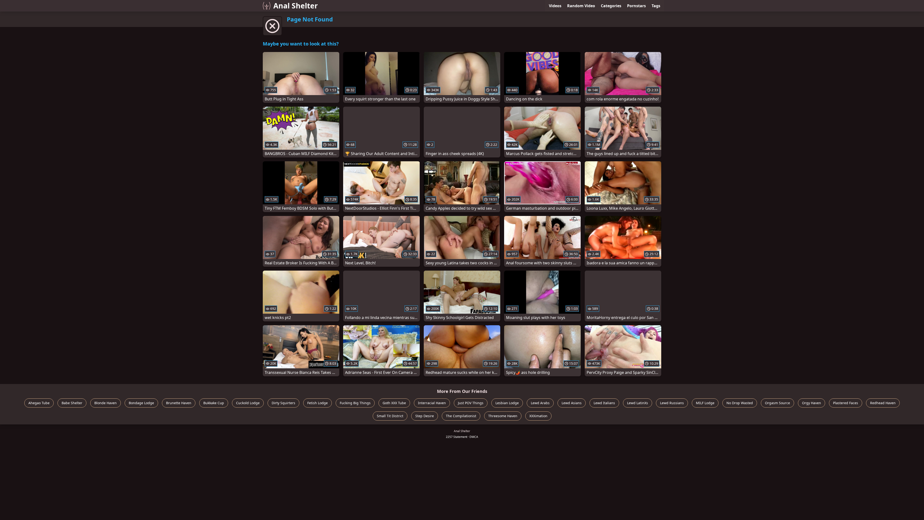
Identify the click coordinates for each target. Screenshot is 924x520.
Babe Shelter (72, 403)
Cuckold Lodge (248, 403)
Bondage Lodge (141, 403)
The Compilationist (461, 416)
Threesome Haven (502, 416)
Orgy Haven (811, 403)
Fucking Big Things (355, 403)
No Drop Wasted (739, 403)
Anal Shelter (295, 6)
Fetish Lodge (317, 403)
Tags (656, 5)
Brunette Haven (178, 403)
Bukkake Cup (213, 403)
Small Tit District (390, 416)
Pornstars (636, 5)
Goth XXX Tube (394, 403)
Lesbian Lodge (507, 403)
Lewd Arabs (540, 403)
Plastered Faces (845, 403)
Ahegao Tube (39, 403)
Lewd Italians (604, 403)
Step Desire (424, 416)
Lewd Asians (572, 403)
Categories (611, 5)
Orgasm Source (777, 403)
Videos (555, 5)
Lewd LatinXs (637, 403)
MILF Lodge (705, 403)
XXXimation (538, 416)
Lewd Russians (672, 403)
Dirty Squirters (283, 403)
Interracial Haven (432, 403)
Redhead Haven (883, 403)
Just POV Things (470, 403)
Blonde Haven (105, 403)
